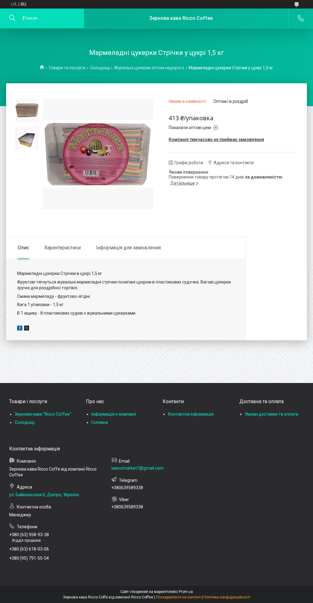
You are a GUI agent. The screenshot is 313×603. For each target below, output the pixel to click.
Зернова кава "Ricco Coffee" (43, 414)
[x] (26, 329)
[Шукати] (12, 18)
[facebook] (19, 329)
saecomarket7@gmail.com (137, 468)
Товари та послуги (66, 67)
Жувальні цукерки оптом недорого (149, 67)
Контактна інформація (191, 414)
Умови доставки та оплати (271, 414)
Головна (99, 422)
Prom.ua (186, 592)
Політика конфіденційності (227, 597)
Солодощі (100, 67)
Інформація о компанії (113, 414)
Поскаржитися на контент (178, 597)
